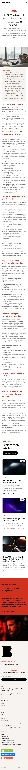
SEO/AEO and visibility (6, 725)
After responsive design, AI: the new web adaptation (14, 520)
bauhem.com (5, 434)
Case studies (4, 736)
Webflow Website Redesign (8, 740)
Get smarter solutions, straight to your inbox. (14, 672)
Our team (3, 714)
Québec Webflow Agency (7, 742)
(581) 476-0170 (4, 700)
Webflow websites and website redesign (11, 723)
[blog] (14, 467)
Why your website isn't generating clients (11, 744)
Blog (2, 734)
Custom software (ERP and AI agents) (10, 728)
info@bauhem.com (6, 706)
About (2, 712)
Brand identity (4, 720)
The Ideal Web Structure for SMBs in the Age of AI (12, 481)
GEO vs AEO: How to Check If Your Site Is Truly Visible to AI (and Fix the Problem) (13, 559)
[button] (10, 453)
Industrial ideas (5, 738)
